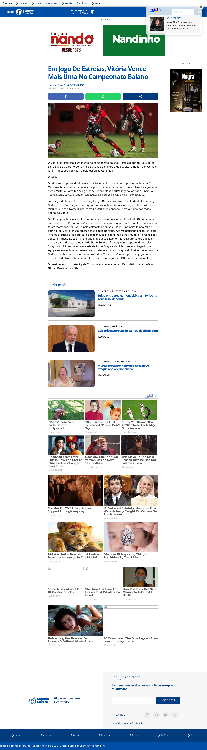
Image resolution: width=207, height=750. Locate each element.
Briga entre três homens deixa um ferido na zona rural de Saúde (127, 297)
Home (8, 3)
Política (83, 3)
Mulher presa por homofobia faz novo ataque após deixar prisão (123, 367)
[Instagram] (156, 714)
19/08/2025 (104, 305)
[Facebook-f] (147, 714)
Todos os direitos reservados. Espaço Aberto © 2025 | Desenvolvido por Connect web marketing (53, 745)
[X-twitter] (174, 714)
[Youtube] (165, 714)
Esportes (53, 3)
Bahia (38, 3)
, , (117, 291)
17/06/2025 (104, 375)
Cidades (23, 3)
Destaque (82, 12)
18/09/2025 (104, 336)
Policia (68, 3)
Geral (97, 3)
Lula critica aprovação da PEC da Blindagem (128, 330)
